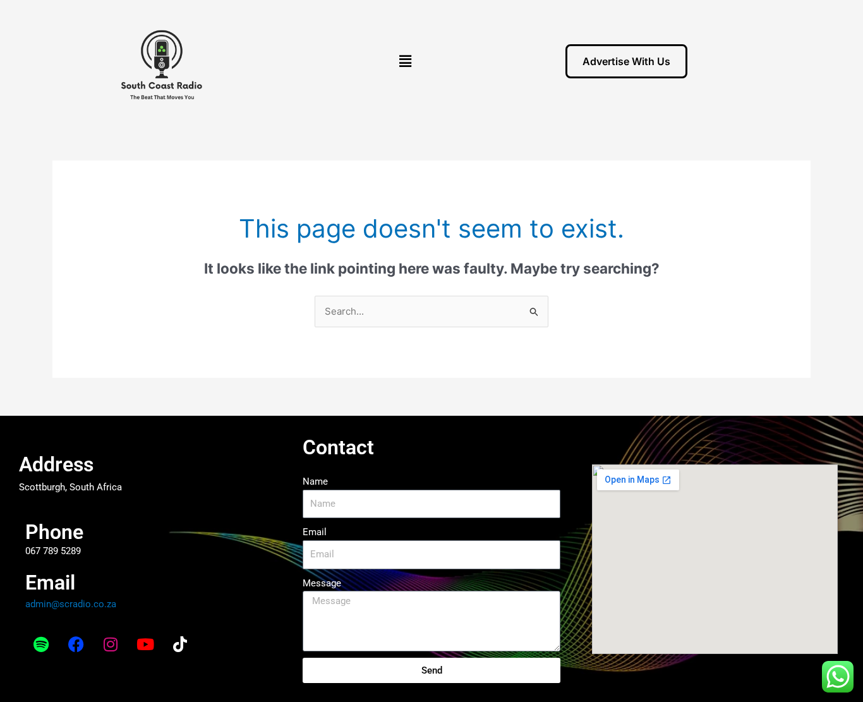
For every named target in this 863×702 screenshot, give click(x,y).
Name (315, 481)
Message (322, 583)
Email (315, 532)
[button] (405, 61)
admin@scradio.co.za (70, 604)
